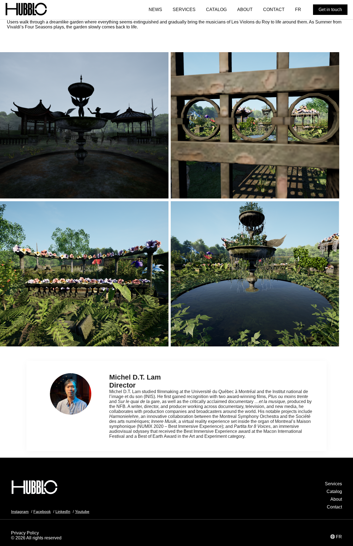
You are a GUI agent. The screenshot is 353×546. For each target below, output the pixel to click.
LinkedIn (62, 511)
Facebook (42, 511)
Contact (334, 507)
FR (339, 536)
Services (333, 483)
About (336, 499)
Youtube (82, 511)
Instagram (20, 511)
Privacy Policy (25, 533)
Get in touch (330, 9)
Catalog (334, 491)
